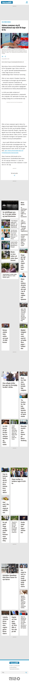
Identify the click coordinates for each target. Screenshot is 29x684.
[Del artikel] (5, 56)
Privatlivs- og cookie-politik (14, 665)
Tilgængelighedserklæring (14, 669)
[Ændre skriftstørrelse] (2, 56)
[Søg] (26, 672)
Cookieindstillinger (12, 667)
